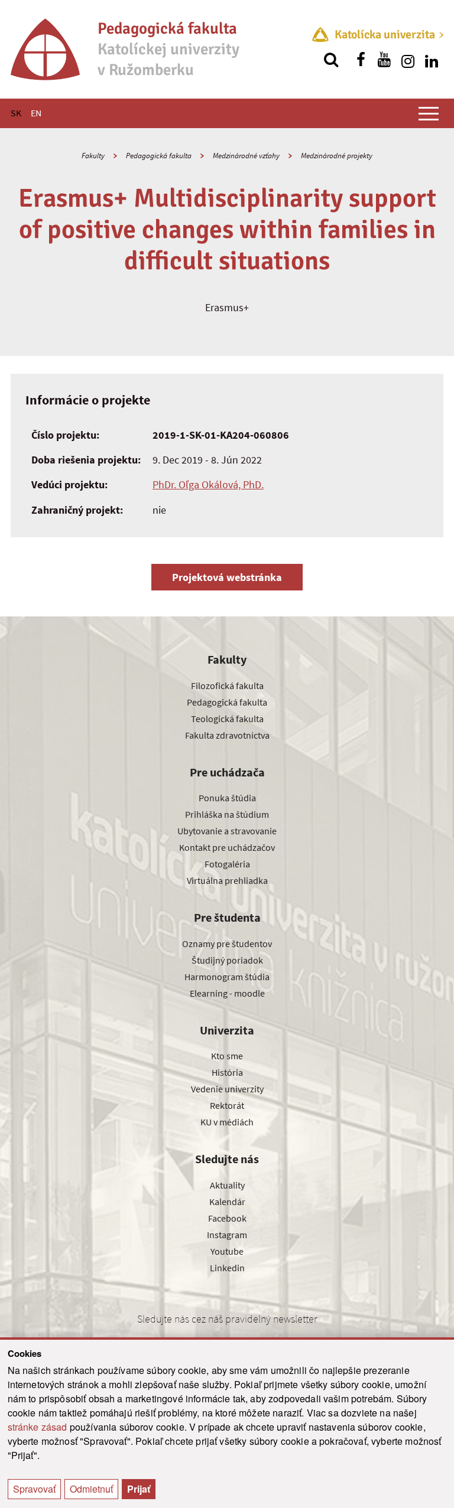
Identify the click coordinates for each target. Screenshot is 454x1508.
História (227, 1072)
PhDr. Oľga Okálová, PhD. (208, 484)
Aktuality (227, 1185)
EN (36, 113)
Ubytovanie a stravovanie (227, 831)
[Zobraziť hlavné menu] (428, 113)
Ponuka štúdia (227, 798)
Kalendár (227, 1201)
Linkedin (227, 1268)
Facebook (227, 1218)
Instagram (227, 1235)
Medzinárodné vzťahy (246, 156)
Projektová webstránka (227, 577)
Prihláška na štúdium (227, 814)
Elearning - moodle (227, 993)
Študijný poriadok (227, 960)
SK (16, 113)
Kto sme (227, 1056)
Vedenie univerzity (227, 1089)
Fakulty (93, 156)
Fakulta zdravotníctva (227, 735)
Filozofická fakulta (227, 685)
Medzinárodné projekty (336, 156)
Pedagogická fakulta (159, 156)
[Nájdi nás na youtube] (384, 59)
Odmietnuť (91, 1489)
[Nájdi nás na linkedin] (431, 59)
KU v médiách (227, 1122)
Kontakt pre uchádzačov (227, 847)
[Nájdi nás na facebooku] (360, 59)
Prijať (138, 1489)
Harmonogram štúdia (227, 977)
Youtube (227, 1251)
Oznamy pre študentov (227, 943)
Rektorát (227, 1105)
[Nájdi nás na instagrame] (408, 59)
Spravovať (34, 1489)
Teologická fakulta (227, 718)
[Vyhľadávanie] (331, 59)
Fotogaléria (227, 864)
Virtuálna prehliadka (227, 880)
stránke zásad (37, 1427)
